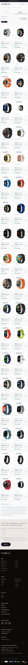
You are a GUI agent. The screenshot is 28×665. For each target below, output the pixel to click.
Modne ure (3, 566)
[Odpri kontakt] (25, 662)
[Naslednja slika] (25, 133)
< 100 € (16, 564)
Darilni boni (4, 603)
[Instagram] (6, 623)
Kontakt (3, 637)
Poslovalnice (5, 609)
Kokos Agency (16, 658)
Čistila (2, 596)
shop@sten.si (4, 633)
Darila (3, 605)
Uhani (2, 584)
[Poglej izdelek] (12, 44)
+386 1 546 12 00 (5, 639)
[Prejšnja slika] (16, 133)
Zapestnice (3, 579)
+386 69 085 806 (5, 631)
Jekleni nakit (17, 579)
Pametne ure (4, 570)
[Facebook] (2, 623)
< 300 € (16, 561)
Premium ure (4, 564)
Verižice (3, 580)
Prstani (2, 582)
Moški (20, 12)
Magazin (3, 607)
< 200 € (16, 563)
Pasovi (2, 595)
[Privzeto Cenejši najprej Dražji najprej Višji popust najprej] (6, 19)
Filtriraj (24, 18)
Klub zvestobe (5, 614)
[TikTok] (9, 623)
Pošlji (6, 544)
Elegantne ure (4, 563)
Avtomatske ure (4, 568)
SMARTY (3, 21)
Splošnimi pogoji (7, 538)
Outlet (16, 566)
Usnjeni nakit (18, 580)
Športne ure (4, 561)
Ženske (8, 12)
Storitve (3, 612)
